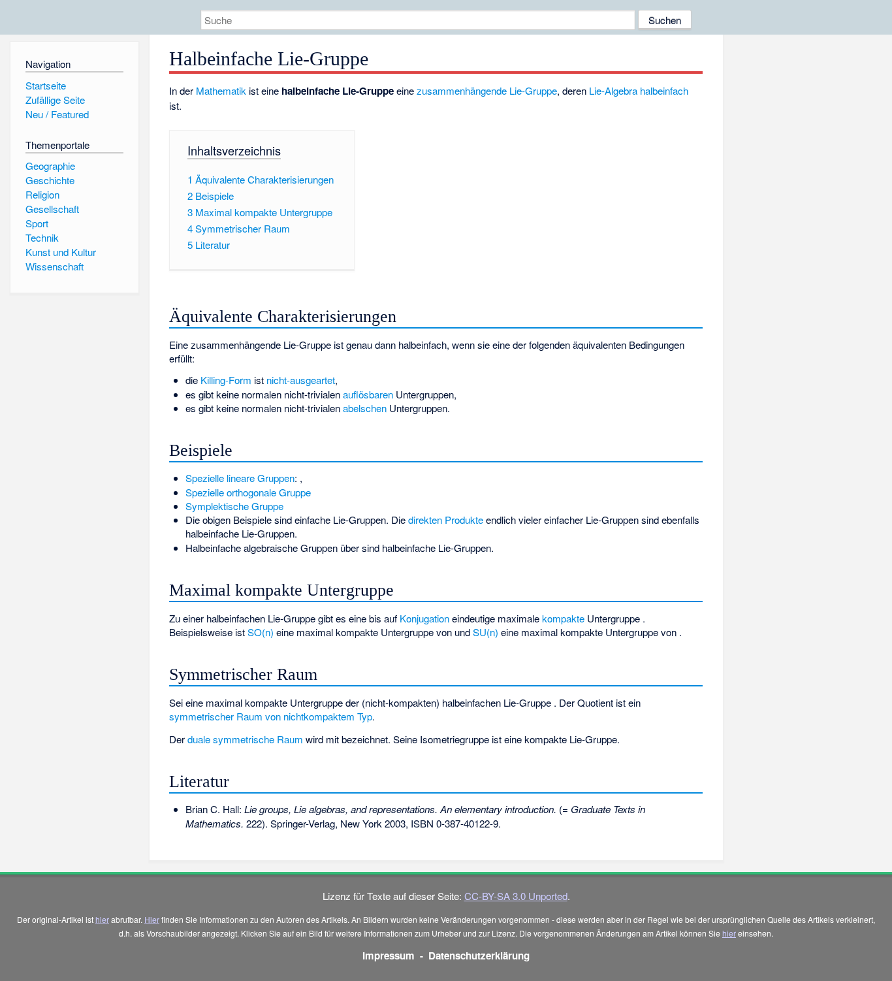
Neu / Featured (57, 114)
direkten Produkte (445, 519)
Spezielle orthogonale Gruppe (248, 492)
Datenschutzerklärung (479, 955)
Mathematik (221, 90)
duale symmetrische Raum (245, 739)
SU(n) (485, 632)
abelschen (365, 408)
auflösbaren (368, 394)
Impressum (388, 955)
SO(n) (260, 632)
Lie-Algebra (613, 90)
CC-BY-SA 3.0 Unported (515, 896)
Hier (151, 919)
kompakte (563, 618)
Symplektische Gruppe (234, 506)
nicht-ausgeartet (300, 380)
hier (102, 919)
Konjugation (424, 618)
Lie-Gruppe (533, 90)
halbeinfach (664, 90)
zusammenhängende (462, 90)
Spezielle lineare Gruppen (240, 478)
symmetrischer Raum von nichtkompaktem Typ (270, 716)
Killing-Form (225, 380)
